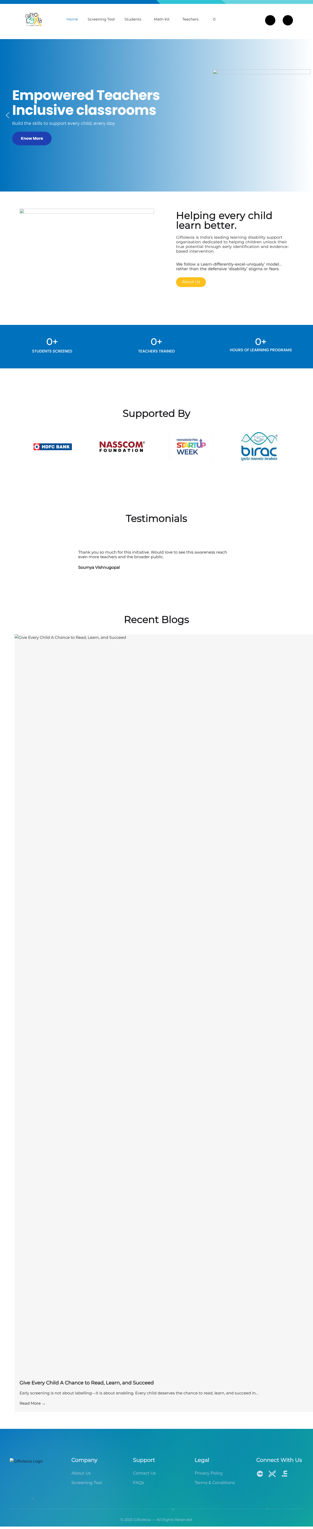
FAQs (138, 1482)
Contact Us (144, 1473)
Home (72, 19)
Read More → (33, 1403)
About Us (81, 1473)
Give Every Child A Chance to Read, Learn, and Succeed (87, 1383)
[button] (7, 115)
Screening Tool (101, 19)
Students (132, 19)
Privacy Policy (209, 1473)
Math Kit (162, 19)
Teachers (190, 19)
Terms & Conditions (215, 1482)
